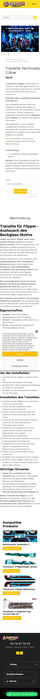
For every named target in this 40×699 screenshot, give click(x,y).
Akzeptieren (20, 354)
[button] (37, 331)
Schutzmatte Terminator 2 (16, 544)
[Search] (35, 17)
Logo (8, 180)
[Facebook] (17, 653)
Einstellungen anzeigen (20, 366)
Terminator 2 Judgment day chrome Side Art (17, 612)
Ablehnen (20, 360)
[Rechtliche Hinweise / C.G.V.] (20, 674)
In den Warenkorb (20, 191)
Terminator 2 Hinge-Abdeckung (19, 589)
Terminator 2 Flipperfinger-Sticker (20, 567)
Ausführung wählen (12, 548)
